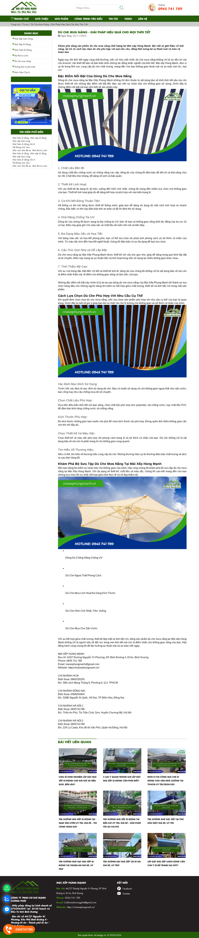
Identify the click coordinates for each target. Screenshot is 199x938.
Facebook (127, 888)
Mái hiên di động (21, 137)
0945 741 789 (170, 8)
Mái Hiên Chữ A (22, 72)
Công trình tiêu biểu (88, 18)
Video (128, 18)
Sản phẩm (61, 18)
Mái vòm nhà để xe (22, 150)
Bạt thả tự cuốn (21, 55)
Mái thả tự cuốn (39, 150)
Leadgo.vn (101, 934)
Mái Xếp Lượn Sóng (23, 38)
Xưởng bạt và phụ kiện (24, 66)
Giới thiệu (41, 18)
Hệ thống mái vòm (21, 147)
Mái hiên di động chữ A (24, 143)
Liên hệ (142, 18)
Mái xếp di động (38, 137)
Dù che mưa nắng (22, 60)
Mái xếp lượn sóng (21, 140)
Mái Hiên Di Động (23, 49)
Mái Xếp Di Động (22, 44)
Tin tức (113, 18)
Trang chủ (21, 18)
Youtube (126, 893)
